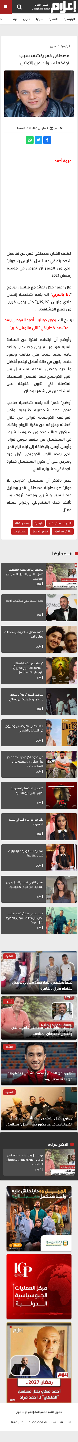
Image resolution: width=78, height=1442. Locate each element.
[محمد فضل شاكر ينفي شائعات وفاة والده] (61, 639)
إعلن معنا (17, 1422)
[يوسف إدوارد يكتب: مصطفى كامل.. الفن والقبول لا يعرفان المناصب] (61, 576)
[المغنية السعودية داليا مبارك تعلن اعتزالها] (61, 857)
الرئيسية (69, 19)
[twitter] (38, 140)
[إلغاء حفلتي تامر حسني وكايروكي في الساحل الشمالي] (61, 732)
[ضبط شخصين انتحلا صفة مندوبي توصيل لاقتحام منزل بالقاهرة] (39, 972)
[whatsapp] (30, 140)
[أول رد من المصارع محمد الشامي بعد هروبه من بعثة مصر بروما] (39, 1063)
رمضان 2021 (22, 523)
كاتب (56, 128)
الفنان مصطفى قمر (60, 523)
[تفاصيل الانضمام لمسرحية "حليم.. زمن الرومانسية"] (61, 795)
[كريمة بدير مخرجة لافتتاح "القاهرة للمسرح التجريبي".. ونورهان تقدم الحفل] (61, 670)
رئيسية (38, 523)
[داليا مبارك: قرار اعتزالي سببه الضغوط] (61, 826)
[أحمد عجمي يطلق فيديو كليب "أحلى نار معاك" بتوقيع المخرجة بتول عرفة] (61, 920)
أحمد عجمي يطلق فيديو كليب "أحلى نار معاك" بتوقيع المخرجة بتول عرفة (24, 918)
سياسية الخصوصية (42, 1422)
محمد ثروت (19, 531)
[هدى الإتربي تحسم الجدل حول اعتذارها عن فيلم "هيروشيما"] (61, 889)
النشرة (53, 19)
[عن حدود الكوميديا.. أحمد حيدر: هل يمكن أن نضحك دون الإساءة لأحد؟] (61, 764)
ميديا (39, 19)
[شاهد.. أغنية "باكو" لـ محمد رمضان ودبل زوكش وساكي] (61, 701)
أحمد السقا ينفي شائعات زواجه (24, 600)
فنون (26, 19)
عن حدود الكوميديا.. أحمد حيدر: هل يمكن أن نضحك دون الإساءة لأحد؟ (24, 761)
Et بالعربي (61, 294)
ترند (14, 19)
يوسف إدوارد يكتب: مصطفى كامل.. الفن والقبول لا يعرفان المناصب (24, 574)
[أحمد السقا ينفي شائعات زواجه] (61, 607)
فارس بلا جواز (40, 531)
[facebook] (47, 140)
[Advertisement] (39, 206)
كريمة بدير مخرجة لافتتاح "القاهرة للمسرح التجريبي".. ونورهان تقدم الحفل (27, 668)
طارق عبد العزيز (63, 531)
